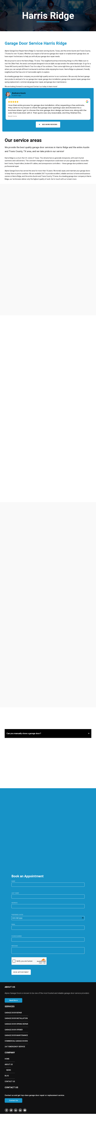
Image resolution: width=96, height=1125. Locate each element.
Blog (53, 16)
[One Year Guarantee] (7, 304)
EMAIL (13, 924)
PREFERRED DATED (17, 914)
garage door (66, 644)
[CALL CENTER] (4, 839)
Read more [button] (12, 116)
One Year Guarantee (20, 303)
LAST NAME (15, 893)
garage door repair (44, 639)
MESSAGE (14, 946)
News (8, 1070)
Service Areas (40, 16)
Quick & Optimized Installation (26, 299)
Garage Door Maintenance (16, 1035)
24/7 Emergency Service (15, 1047)
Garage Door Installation (16, 1018)
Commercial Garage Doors (16, 1041)
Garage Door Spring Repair (16, 1024)
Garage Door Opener (14, 1030)
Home (8, 16)
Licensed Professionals (22, 294)
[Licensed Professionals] (7, 294)
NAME (13, 881)
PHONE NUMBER (16, 936)
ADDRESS (14, 903)
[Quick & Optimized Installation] (7, 299)
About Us (17, 16)
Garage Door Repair (13, 1013)
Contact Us (62, 16)
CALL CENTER (14, 838)
